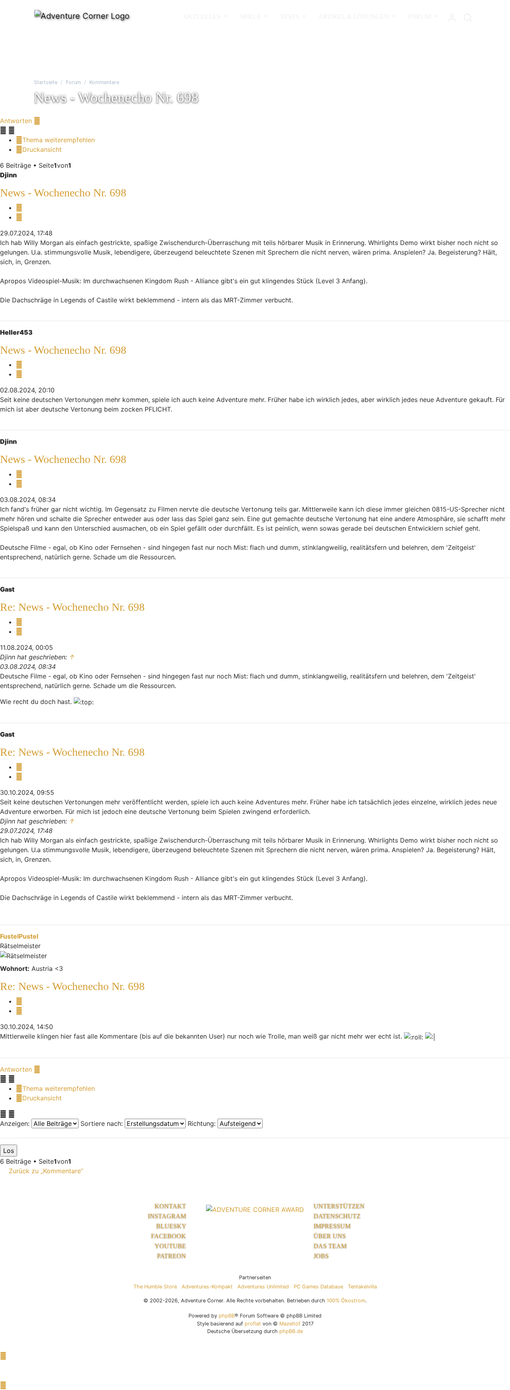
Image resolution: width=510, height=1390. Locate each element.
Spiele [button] (251, 16)
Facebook (169, 1236)
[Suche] (468, 16)
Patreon (172, 1256)
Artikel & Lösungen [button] (354, 16)
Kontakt (171, 1206)
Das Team (330, 1246)
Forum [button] (420, 16)
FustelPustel (19, 936)
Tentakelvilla (362, 1287)
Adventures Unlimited (263, 1287)
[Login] (452, 16)
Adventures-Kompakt (207, 1287)
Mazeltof (289, 1324)
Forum (73, 82)
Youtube (171, 1246)
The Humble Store (155, 1287)
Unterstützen (339, 1206)
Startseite (45, 82)
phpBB (227, 1316)
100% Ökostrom (346, 1301)
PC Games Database (318, 1287)
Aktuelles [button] (202, 16)
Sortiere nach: (102, 1123)
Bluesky (172, 1226)
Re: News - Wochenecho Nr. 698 (72, 607)
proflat (253, 1324)
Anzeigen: (15, 1123)
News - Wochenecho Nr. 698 (63, 192)
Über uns (330, 1236)
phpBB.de (291, 1331)
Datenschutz (337, 1216)
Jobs (321, 1256)
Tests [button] (290, 16)
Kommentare (104, 82)
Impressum (332, 1226)
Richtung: (203, 1123)
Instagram (168, 1216)
